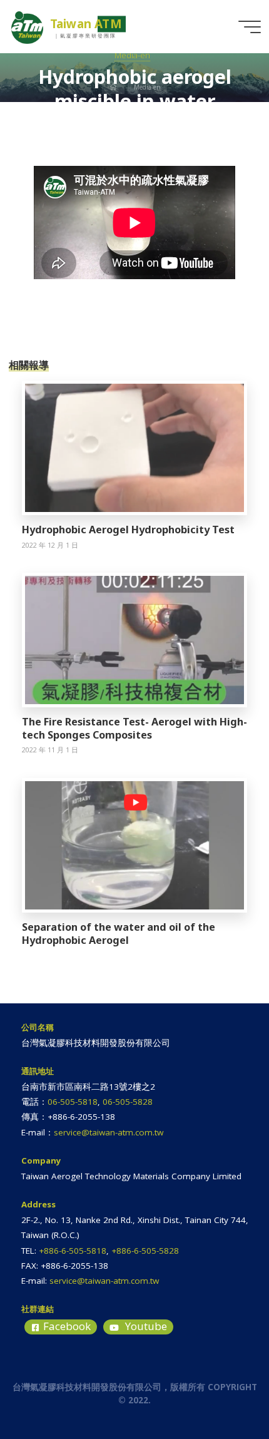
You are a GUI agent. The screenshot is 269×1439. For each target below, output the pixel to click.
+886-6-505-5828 (145, 1250)
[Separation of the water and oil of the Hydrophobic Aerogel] (134, 844)
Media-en (132, 55)
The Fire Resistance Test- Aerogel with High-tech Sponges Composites (134, 728)
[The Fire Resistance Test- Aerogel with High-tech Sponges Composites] (134, 639)
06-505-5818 (73, 1101)
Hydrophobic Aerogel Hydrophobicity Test (128, 529)
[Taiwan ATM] (27, 26)
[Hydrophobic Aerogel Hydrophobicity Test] (134, 447)
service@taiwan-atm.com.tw (108, 1132)
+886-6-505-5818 (72, 1250)
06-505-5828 (128, 1101)
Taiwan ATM (86, 24)
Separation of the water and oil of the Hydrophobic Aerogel (118, 933)
